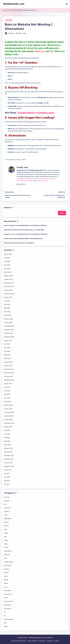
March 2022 (7, 445)
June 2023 (7, 391)
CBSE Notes (7, 519)
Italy (5, 536)
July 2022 (7, 430)
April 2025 (7, 312)
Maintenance (8, 551)
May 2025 (7, 308)
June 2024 (7, 347)
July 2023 (7, 387)
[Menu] (67, 3)
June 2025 (7, 304)
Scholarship (7, 590)
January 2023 (8, 409)
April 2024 (7, 355)
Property (6, 569)
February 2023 (8, 405)
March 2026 (7, 272)
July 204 (6, 484)
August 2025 (8, 297)
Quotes (6, 572)
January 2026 (8, 279)
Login (5, 544)
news (5, 558)
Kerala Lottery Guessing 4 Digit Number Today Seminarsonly (23, 238)
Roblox (6, 583)
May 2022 (7, 437)
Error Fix (9, 10)
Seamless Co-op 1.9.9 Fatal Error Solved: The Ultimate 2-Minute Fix (26, 234)
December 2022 (9, 412)
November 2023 (9, 373)
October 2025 (8, 290)
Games (6, 526)
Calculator (7, 508)
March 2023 (7, 401)
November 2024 (9, 329)
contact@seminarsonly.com (25, 178)
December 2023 (9, 369)
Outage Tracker (8, 562)
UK (5, 616)
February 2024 (8, 362)
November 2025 (9, 286)
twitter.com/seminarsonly (25, 181)
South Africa (8, 605)
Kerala (6, 540)
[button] (21, 184)
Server (6, 598)
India (5, 529)
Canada (6, 511)
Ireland (6, 533)
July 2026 (7, 258)
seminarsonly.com (41, 181)
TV (5, 612)
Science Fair (8, 594)
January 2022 (8, 452)
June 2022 (7, 434)
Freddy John (22, 167)
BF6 (5, 504)
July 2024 (7, 344)
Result (6, 576)
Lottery (6, 547)
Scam (6, 587)
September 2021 (9, 466)
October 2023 (8, 376)
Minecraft (7, 554)
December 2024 (9, 326)
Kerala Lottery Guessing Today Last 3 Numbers (19, 243)
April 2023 (7, 398)
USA (5, 623)
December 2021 (8, 455)
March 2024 (7, 358)
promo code (7, 565)
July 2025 (7, 301)
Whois (6, 626)
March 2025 (7, 315)
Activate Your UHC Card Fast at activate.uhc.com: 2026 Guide (24, 230)
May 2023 (7, 394)
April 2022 (7, 441)
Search (7, 207)
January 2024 (8, 365)
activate (6, 497)
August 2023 (8, 383)
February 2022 (8, 448)
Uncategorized (8, 619)
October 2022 (8, 419)
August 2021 (7, 470)
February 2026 (8, 276)
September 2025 (9, 294)
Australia (6, 501)
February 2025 (8, 319)
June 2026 (7, 261)
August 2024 (8, 340)
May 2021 (7, 481)
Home (3, 10)
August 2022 (8, 427)
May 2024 (7, 351)
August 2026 (8, 254)
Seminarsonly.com (13, 3)
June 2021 (7, 477)
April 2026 (7, 268)
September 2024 (9, 337)
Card (5, 515)
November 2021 (8, 459)
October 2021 (8, 463)
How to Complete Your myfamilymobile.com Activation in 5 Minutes (25, 225)
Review (6, 580)
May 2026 (7, 265)
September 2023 (9, 380)
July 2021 (7, 473)
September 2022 (9, 423)
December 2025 (9, 283)
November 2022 (9, 416)
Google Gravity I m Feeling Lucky (36, 112)
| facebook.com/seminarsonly (45, 178)
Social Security (8, 601)
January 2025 (8, 322)
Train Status (7, 608)
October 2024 (8, 333)
